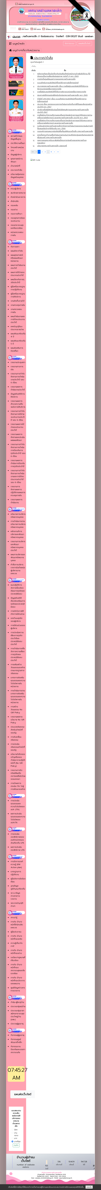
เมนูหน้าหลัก (18, 43)
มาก (15, 1138)
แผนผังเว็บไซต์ (84, 43)
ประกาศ (16, 36)
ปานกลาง (16, 1134)
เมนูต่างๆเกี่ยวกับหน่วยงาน (26, 50)
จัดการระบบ (69, 43)
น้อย (15, 1129)
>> (58, 152)
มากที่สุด (17, 1141)
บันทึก (16, 1145)
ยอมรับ (89, 1187)
